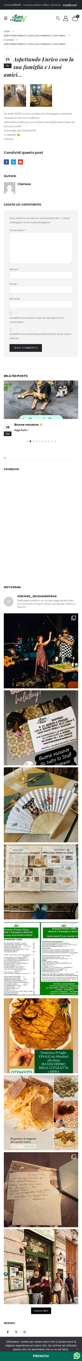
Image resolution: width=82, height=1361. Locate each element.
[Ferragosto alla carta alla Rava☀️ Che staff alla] (41, 958)
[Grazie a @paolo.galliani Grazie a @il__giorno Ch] (41, 881)
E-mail (20, 162)
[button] (7, 18)
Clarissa (24, 184)
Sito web (15, 299)
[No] (77, 1349)
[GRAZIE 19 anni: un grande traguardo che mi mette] (41, 1189)
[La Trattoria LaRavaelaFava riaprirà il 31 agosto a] (41, 650)
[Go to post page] (41, 399)
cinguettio (13, 162)
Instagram (24, 1331)
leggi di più (20, 430)
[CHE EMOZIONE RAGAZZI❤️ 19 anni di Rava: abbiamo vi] (41, 1266)
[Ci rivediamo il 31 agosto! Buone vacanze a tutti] (41, 727)
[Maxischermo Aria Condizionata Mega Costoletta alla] (41, 1035)
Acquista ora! (70, 4)
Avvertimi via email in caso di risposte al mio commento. (37, 320)
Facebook (6, 162)
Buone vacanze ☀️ (28, 425)
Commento (18, 230)
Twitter (16, 1331)
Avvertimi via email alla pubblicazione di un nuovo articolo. (40, 336)
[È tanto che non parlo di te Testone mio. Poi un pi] (41, 804)
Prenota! (41, 1356)
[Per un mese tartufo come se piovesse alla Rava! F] (41, 1112)
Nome (14, 269)
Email (14, 284)
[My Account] (66, 18)
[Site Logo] (18, 18)
